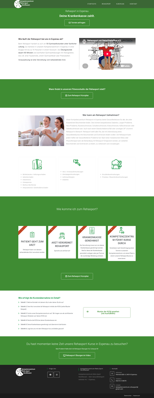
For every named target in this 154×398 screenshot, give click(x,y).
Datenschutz (127, 395)
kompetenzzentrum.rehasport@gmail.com (127, 388)
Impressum (136, 395)
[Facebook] (50, 375)
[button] (77, 23)
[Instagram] (57, 375)
